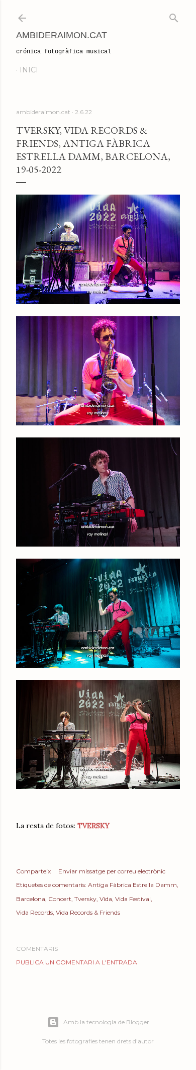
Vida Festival (133, 899)
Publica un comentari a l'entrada (76, 962)
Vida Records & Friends (88, 912)
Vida (106, 899)
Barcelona (30, 899)
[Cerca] (174, 16)
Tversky (85, 899)
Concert (59, 899)
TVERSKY (93, 825)
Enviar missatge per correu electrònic (111, 871)
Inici (29, 69)
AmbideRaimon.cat (61, 35)
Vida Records (34, 912)
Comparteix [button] (33, 871)
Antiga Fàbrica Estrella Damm (132, 884)
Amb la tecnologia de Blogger (106, 1022)
